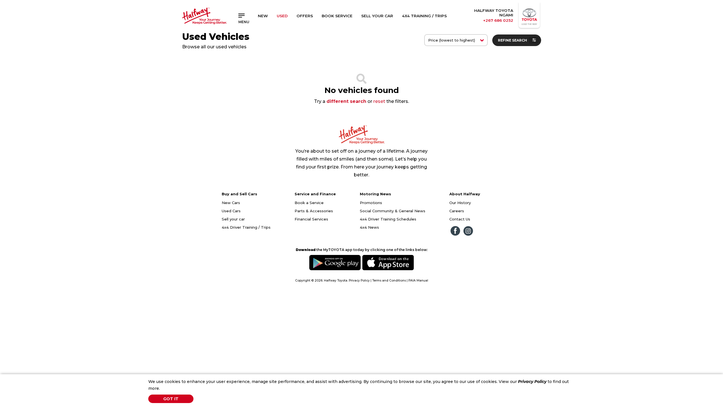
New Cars (231, 202)
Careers (456, 211)
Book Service (337, 16)
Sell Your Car (377, 16)
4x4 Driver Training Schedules (388, 219)
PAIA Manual (418, 280)
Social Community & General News (392, 211)
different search (346, 101)
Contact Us (459, 219)
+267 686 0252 (498, 20)
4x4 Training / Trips (424, 16)
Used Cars (231, 211)
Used (282, 16)
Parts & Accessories (314, 211)
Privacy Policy (532, 381)
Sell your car (233, 219)
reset (379, 101)
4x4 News (369, 227)
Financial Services (311, 219)
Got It (170, 398)
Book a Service (309, 202)
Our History (460, 202)
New (263, 16)
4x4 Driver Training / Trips (246, 227)
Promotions (371, 202)
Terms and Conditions (389, 280)
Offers (305, 16)
